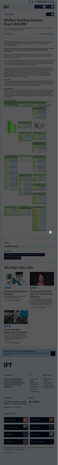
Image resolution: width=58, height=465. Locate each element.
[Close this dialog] (50, 232)
